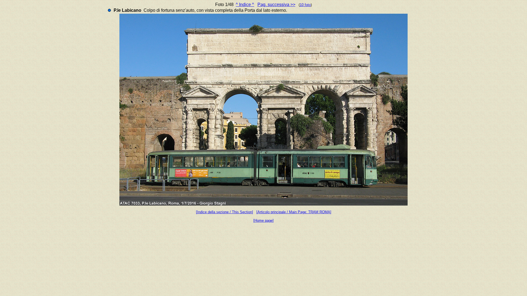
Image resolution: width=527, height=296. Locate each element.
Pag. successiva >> (276, 4)
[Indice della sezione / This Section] (224, 212)
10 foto (305, 5)
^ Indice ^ (245, 4)
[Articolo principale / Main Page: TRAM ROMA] (293, 212)
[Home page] (263, 220)
